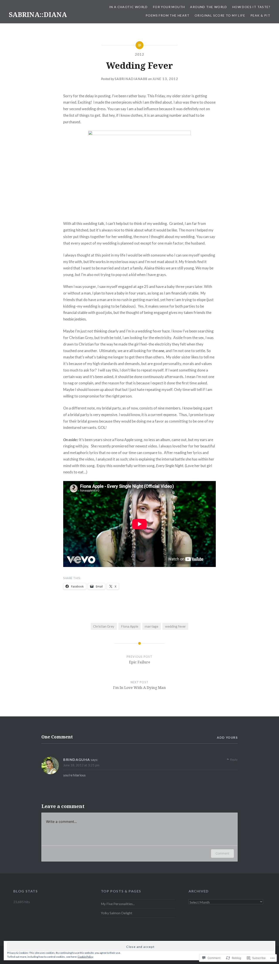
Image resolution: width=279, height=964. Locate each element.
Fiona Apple (129, 626)
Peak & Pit (260, 15)
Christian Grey (103, 626)
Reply (234, 759)
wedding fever (175, 626)
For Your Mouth (169, 7)
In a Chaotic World (128, 7)
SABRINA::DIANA (38, 14)
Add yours (227, 737)
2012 (139, 54)
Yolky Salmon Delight (116, 913)
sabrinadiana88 (131, 79)
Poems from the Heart (167, 15)
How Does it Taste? (251, 7)
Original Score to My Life (220, 15)
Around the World (208, 7)
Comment (222, 853)
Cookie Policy (85, 956)
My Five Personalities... (118, 904)
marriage (151, 626)
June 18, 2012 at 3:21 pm (81, 765)
